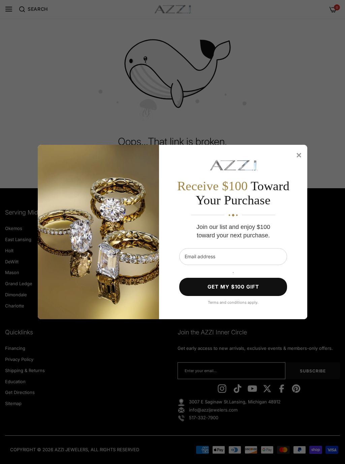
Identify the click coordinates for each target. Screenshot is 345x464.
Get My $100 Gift (233, 287)
